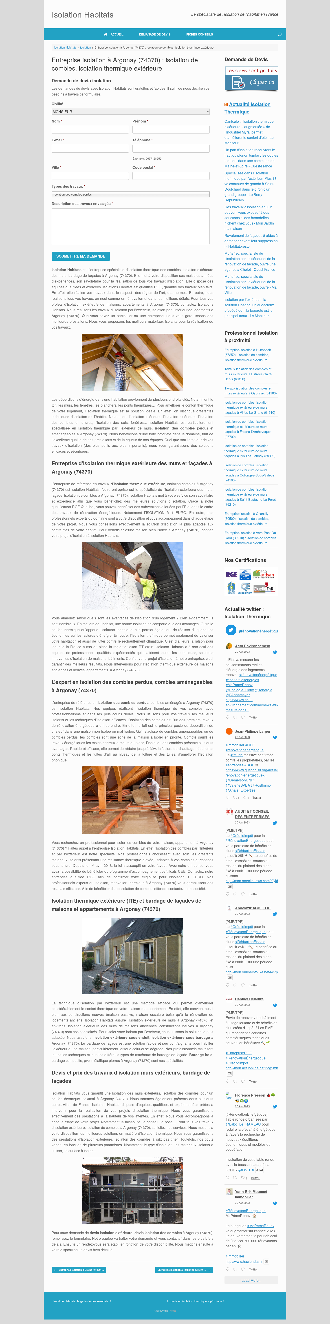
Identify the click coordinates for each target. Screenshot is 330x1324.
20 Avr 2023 (242, 651)
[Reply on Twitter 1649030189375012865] (228, 1081)
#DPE (250, 745)
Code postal (143, 167)
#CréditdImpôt (242, 835)
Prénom (140, 121)
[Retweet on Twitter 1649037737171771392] (236, 985)
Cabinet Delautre (249, 998)
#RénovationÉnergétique (246, 840)
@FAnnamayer (238, 694)
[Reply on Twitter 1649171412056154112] (228, 717)
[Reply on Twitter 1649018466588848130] (228, 1178)
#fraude (237, 754)
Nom (57, 121)
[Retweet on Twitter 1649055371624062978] (236, 894)
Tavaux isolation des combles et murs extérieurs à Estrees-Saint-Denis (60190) (248, 373)
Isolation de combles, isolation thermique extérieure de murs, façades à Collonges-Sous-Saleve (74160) (249, 473)
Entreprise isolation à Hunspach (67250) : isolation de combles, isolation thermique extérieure (247, 354)
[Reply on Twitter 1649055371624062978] (228, 894)
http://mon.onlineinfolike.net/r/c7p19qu (256, 972)
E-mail (58, 140)
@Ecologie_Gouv (240, 689)
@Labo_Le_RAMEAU (243, 1124)
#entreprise (235, 765)
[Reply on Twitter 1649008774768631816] (228, 1269)
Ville (56, 167)
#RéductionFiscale (250, 850)
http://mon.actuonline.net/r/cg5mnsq (254, 1067)
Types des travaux (68, 186)
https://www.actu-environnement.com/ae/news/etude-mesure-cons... (254, 704)
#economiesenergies (242, 679)
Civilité (57, 104)
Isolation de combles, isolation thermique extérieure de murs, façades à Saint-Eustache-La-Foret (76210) (250, 497)
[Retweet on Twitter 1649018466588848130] (236, 1178)
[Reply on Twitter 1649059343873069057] (228, 797)
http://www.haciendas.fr (244, 1261)
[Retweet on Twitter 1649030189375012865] (236, 1081)
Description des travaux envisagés (82, 203)
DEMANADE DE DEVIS (155, 34)
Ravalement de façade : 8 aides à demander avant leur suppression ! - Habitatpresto (251, 241)
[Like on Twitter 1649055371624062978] (244, 894)
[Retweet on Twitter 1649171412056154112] (236, 717)
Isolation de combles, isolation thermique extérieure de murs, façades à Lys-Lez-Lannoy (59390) (249, 450)
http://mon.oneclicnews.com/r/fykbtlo (254, 880)
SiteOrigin (162, 1310)
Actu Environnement (252, 645)
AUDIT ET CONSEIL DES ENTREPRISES (252, 814)
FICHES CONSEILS (199, 34)
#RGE (249, 765)
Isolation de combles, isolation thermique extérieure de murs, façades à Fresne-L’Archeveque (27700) (247, 429)
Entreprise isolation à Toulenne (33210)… (184, 1269)
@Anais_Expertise (240, 790)
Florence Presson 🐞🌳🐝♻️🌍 (255, 1098)
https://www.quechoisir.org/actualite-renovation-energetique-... (254, 772)
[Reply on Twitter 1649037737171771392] (228, 985)
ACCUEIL (117, 34)
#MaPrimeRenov (239, 684)
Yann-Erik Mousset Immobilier (251, 1194)
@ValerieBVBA (238, 785)
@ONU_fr (246, 1170)
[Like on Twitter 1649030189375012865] (244, 1081)
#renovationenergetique (245, 749)
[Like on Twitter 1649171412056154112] (244, 717)
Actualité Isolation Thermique (247, 107)
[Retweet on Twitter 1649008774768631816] (236, 1269)
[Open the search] (279, 34)
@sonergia (263, 689)
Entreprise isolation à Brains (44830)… (79, 1269)
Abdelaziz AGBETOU (253, 907)
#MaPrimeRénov (260, 1225)
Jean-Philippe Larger (253, 731)
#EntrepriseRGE (239, 1052)
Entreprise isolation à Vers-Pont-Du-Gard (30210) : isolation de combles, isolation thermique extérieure (250, 537)
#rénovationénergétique (258, 674)
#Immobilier (235, 1256)
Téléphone (142, 140)
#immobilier (235, 745)
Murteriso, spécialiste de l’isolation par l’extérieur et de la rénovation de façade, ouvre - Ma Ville (250, 284)
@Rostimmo (261, 785)
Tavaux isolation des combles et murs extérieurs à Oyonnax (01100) (250, 391)
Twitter (253, 717)
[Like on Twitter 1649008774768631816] (244, 1269)
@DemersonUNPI (240, 780)
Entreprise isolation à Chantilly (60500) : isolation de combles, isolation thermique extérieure (246, 518)
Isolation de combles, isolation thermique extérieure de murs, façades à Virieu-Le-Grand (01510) (249, 407)
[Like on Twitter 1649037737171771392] (244, 985)
